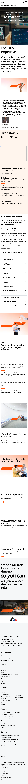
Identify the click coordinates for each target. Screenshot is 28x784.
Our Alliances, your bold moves (13, 521)
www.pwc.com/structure (16, 765)
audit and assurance (18, 220)
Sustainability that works (13, 549)
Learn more (5, 447)
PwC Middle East (5, 5)
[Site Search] (23, 2)
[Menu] (26, 2)
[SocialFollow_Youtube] (16, 620)
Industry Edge (11, 364)
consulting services (7, 224)
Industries (13, 5)
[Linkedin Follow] (14, 620)
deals (5, 222)
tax (2, 222)
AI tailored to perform (12, 494)
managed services (14, 222)
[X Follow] (11, 620)
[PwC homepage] (3, 2)
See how (5, 593)
